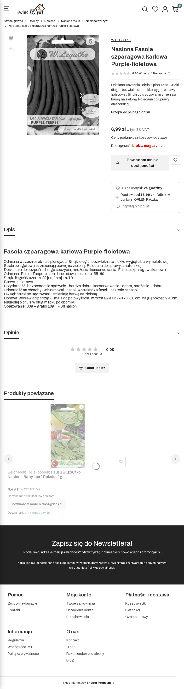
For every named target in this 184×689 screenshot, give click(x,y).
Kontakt (14, 610)
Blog (70, 660)
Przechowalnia (77, 617)
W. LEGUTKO (121, 40)
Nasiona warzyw (97, 21)
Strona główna (13, 21)
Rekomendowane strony (85, 654)
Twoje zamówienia (80, 603)
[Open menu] (6, 9)
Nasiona (49, 21)
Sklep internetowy (87, 682)
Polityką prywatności (101, 567)
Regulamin (67, 563)
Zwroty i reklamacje (22, 603)
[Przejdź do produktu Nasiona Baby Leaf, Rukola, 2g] (67, 436)
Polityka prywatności (24, 654)
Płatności (132, 610)
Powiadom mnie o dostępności (143, 163)
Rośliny (34, 21)
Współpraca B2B (21, 647)
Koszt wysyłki (135, 603)
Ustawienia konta (79, 610)
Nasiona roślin (70, 21)
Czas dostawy (136, 617)
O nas (70, 647)
